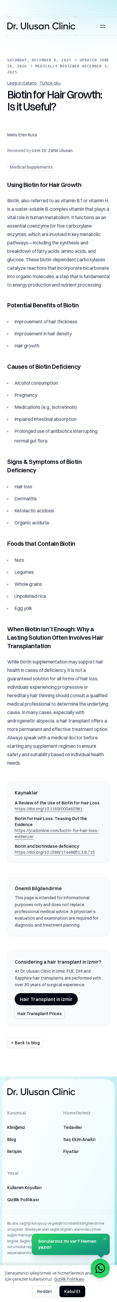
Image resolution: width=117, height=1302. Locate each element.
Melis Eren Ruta (22, 135)
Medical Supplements (31, 167)
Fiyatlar (71, 1151)
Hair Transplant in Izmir (46, 999)
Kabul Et (72, 1291)
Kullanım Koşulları (24, 1187)
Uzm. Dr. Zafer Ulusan (52, 150)
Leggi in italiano (22, 83)
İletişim (14, 1151)
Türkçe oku (50, 83)
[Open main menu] (102, 26)
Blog (11, 1139)
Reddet (44, 1291)
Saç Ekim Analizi (79, 1139)
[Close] (105, 1239)
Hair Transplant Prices (39, 1013)
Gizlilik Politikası (23, 1199)
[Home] (41, 26)
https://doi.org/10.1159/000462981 (48, 809)
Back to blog (27, 1043)
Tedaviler (72, 1127)
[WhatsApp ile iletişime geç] (100, 1268)
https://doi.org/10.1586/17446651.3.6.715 (55, 852)
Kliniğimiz (16, 1127)
